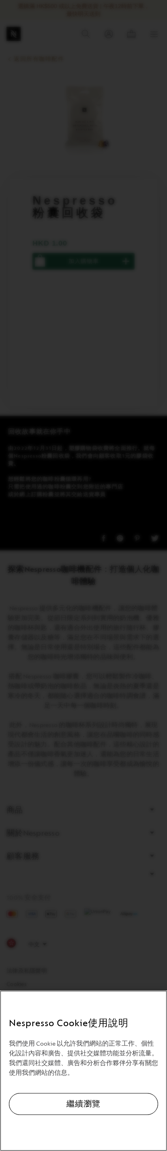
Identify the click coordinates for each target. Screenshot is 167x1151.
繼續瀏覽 (83, 1104)
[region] (83, 1071)
